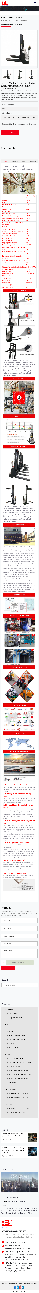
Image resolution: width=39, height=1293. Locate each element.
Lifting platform (10, 1089)
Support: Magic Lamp (19, 1291)
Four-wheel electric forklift (18, 1112)
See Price (10, 133)
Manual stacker (14, 1066)
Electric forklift (10, 1104)
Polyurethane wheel (16, 1018)
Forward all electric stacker (18, 1078)
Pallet (6, 1024)
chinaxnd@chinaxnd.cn (16, 1201)
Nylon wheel (13, 1013)
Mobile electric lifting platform (20, 1097)
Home (3, 17)
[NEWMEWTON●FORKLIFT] (5, 3)
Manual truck (14, 1043)
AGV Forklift (13, 1083)
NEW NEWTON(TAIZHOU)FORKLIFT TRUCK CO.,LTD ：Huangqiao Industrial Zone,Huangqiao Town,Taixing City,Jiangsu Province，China (19, 1210)
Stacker (19, 17)
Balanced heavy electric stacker (20, 1074)
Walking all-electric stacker (14, 20)
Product (11, 17)
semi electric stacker (16, 1058)
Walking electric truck (17, 1035)
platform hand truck (16, 1047)
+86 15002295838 (12, 1197)
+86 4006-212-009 (23, 1248)
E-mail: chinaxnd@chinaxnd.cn (15, 1242)
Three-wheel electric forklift (19, 1108)
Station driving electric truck (19, 1039)
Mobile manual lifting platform (20, 1093)
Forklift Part (9, 1010)
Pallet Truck (9, 1031)
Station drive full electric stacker (20, 1062)
